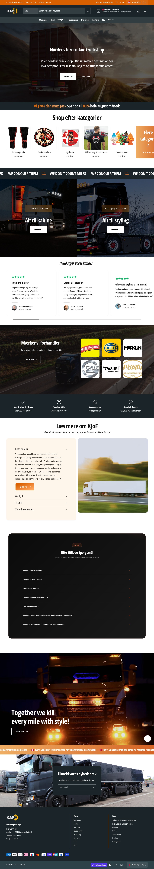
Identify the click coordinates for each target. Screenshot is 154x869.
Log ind (121, 2)
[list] (77, 294)
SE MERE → (38, 229)
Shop (66, 76)
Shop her (30, 359)
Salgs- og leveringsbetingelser (124, 820)
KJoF (12, 865)
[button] (145, 11)
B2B (75, 841)
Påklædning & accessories (96, 152)
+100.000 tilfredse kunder (104, 2)
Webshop (77, 820)
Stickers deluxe (44, 152)
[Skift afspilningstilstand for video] (147, 738)
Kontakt (77, 838)
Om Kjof (60, 20)
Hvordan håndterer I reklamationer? (76, 597)
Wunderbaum (122, 152)
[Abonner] (93, 787)
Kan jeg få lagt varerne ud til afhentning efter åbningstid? (76, 624)
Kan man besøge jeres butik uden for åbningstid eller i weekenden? (76, 615)
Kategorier (116, 841)
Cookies (115, 827)
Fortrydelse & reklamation (122, 824)
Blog (109, 20)
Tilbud (76, 824)
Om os (114, 831)
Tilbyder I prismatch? (76, 588)
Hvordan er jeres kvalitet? (76, 579)
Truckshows (78, 831)
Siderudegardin (18, 152)
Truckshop (77, 834)
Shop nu (23, 487)
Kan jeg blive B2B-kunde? (76, 570)
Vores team (116, 834)
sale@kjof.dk (20, 2)
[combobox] (64, 11)
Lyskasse (70, 152)
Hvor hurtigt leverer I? (76, 606)
